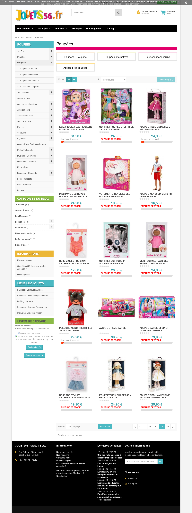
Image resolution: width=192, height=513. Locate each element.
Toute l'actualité (104, 499)
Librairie (20, 190)
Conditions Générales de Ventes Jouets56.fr (31, 267)
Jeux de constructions (27, 104)
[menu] (138, 12)
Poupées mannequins (29, 80)
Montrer (61, 426)
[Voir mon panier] (163, 12)
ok (160, 461)
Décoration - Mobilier (26, 161)
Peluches (21, 56)
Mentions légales (24, 260)
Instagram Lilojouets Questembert (32, 307)
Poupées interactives (28, 74)
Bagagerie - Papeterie (27, 173)
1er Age (20, 51)
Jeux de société (24, 121)
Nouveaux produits (64, 452)
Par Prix (59, 28)
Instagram (132, 483)
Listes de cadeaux (31, 321)
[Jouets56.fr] (41, 15)
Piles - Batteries (24, 184)
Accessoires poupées (29, 86)
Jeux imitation (23, 92)
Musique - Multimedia (26, 155)
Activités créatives (25, 115)
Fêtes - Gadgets (24, 178)
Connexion (145, 14)
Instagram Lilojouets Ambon (29, 312)
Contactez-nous (63, 457)
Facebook (132, 478)
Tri (99, 79)
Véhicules (21, 132)
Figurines (21, 138)
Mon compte (149, 11)
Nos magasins (23, 274)
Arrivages (77, 28)
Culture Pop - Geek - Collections (31, 144)
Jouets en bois (23, 98)
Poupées (21, 62)
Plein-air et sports (25, 150)
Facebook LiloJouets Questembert (32, 295)
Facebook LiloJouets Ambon (30, 289)
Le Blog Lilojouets (25, 301)
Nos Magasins (93, 28)
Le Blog (110, 28)
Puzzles (20, 127)
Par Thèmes (23, 28)
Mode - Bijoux (23, 167)
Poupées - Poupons (28, 68)
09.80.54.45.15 (30, 459)
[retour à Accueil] (16, 37)
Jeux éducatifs (23, 109)
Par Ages (43, 28)
